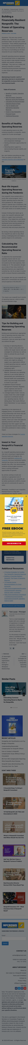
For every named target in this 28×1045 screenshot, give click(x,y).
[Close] (26, 496)
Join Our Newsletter (14, 543)
